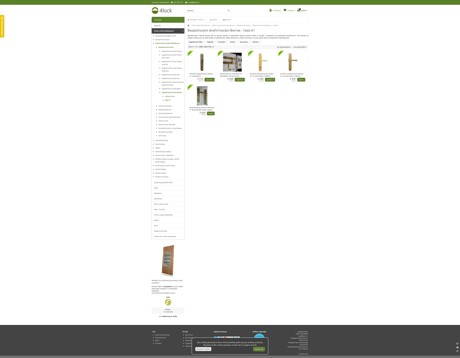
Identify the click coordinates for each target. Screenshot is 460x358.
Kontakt (228, 20)
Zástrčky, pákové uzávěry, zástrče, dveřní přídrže (167, 160)
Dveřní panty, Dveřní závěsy (165, 166)
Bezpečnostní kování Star (171, 78)
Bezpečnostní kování (243, 25)
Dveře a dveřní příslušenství (200, 25)
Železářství (158, 193)
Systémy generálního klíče (163, 182)
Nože (156, 226)
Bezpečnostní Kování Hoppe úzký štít (172, 62)
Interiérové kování (165, 106)
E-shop (158, 20)
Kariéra (214, 20)
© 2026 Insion (303, 354)
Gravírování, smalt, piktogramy (165, 236)
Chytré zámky (160, 144)
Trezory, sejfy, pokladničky (163, 215)
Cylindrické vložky (161, 140)
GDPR (157, 340)
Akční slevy (189, 335)
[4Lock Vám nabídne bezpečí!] (188, 25)
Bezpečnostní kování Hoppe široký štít (172, 69)
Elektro (156, 220)
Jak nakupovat (190, 338)
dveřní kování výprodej (167, 124)
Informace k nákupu (196, 20)
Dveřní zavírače (160, 173)
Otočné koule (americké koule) (169, 117)
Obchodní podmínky (162, 335)
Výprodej (157, 25)
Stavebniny (158, 199)
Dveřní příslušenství (166, 113)
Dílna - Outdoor (159, 209)
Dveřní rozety (163, 121)
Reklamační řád (160, 338)
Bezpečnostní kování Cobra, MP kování (172, 56)
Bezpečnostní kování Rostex (172, 51)
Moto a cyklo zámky (161, 204)
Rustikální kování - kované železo (170, 128)
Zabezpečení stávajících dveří (165, 36)
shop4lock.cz (193, 2)
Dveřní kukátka (160, 169)
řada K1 (275, 25)
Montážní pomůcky (165, 132)
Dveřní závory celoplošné (164, 155)
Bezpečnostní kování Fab (171, 75)
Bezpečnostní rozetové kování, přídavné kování (173, 83)
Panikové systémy (161, 177)
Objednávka (189, 343)
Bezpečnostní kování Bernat (262, 25)
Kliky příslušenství (165, 110)
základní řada (170, 96)
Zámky (157, 148)
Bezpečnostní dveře (162, 39)
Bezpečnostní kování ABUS (171, 89)
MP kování (162, 136)
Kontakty (158, 343)
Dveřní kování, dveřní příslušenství (223, 25)
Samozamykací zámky (163, 151)
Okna (156, 188)
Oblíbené (188, 340)
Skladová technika (160, 231)
